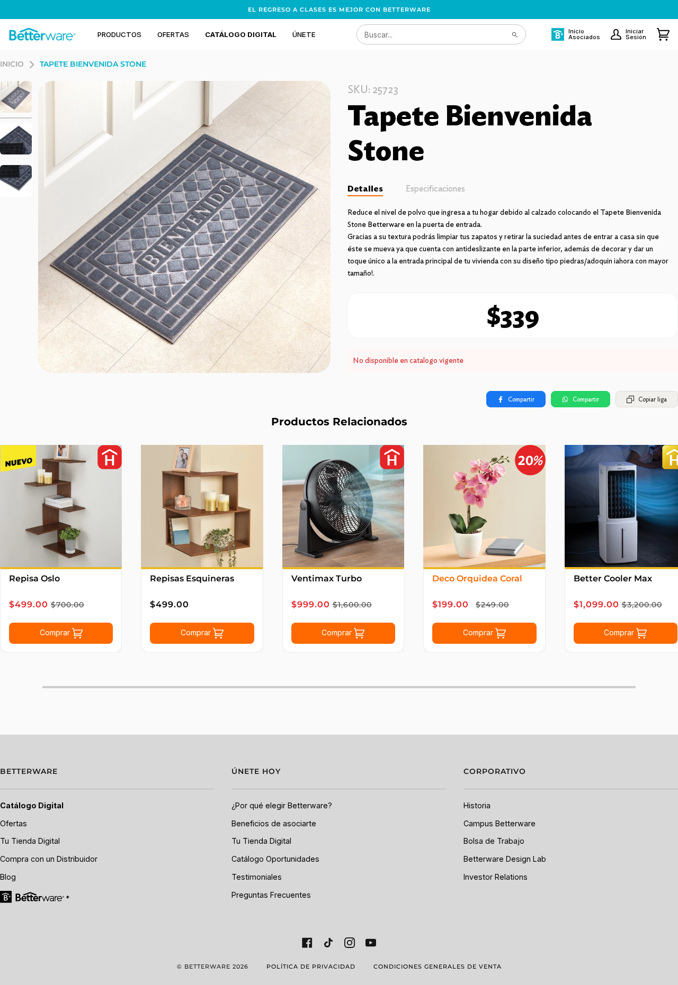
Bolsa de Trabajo (493, 840)
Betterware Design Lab (504, 858)
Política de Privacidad (310, 966)
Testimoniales (256, 876)
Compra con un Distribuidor (48, 858)
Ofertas (13, 823)
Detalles (365, 189)
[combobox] (441, 34)
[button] (119, 34)
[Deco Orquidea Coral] (484, 506)
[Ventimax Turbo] (343, 506)
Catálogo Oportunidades (275, 858)
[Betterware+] (35, 896)
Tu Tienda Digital (30, 840)
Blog (8, 876)
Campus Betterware (499, 823)
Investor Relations (495, 876)
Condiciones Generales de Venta (437, 966)
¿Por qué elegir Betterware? (281, 805)
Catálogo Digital (32, 805)
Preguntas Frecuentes (271, 894)
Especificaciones (435, 189)
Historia (476, 805)
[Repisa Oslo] (61, 506)
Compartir (521, 399)
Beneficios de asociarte (273, 823)
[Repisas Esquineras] (202, 506)
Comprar (56, 631)
